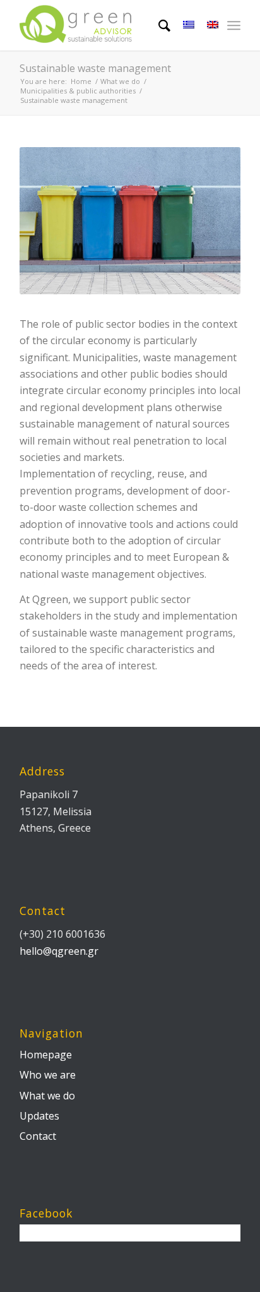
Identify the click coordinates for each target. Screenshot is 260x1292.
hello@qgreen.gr (59, 951)
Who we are (48, 1075)
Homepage (46, 1055)
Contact (38, 1136)
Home (81, 81)
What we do (120, 81)
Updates (39, 1116)
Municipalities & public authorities (78, 90)
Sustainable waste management (95, 68)
